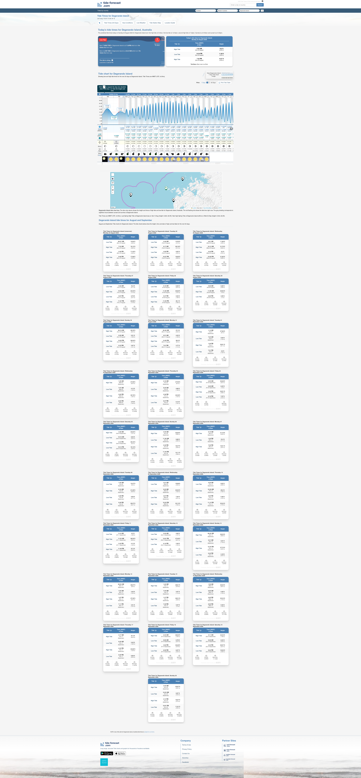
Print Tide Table (225, 82)
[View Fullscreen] (112, 174)
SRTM (220, 208)
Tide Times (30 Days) (111, 23)
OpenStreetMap (207, 208)
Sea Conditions (127, 23)
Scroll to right (231, 129)
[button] (130, 195)
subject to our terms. (149, 732)
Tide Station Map (155, 23)
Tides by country (102, 10)
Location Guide (170, 23)
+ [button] (112, 187)
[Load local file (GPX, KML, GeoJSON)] (112, 178)
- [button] (112, 193)
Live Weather (141, 23)
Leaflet (194, 208)
